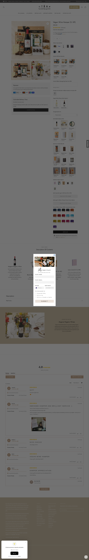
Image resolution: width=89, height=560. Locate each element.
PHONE (37, 285)
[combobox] (36, 288)
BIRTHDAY (48, 285)
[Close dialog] (54, 255)
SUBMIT (44, 301)
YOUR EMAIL (38, 280)
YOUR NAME (38, 274)
